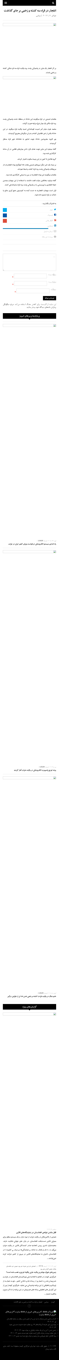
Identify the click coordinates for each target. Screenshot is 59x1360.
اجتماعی (33, 1266)
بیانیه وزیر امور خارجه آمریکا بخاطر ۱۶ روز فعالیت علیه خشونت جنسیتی (34, 1325)
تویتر (51, 210)
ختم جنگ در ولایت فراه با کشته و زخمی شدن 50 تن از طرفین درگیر (31, 996)
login (40, 541)
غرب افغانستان (9, 1266)
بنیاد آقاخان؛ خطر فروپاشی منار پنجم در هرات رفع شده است (38, 1336)
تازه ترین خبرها (27, 1266)
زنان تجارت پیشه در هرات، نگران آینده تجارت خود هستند (38, 1333)
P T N (41, 1266)
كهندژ (29, 1355)
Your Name (52, 275)
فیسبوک (50, 215)
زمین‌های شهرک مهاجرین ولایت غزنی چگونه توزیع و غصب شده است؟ (31, 1272)
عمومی (16, 1266)
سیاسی (38, 16)
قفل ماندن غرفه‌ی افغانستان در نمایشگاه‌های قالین (36, 1232)
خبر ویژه (20, 1266)
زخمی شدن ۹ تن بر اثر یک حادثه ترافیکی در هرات (40, 1330)
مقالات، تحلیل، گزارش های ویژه (48, 1269)
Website (53, 290)
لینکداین (50, 226)
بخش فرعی (29, 1305)
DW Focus (29, 3)
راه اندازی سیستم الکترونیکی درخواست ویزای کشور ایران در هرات (32, 544)
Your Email (52, 282)
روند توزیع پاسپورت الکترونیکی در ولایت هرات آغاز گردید (35, 770)
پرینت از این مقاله (47, 237)
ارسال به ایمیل (48, 232)
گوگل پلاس (49, 221)
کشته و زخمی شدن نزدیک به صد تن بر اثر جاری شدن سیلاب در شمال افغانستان (31, 1319)
